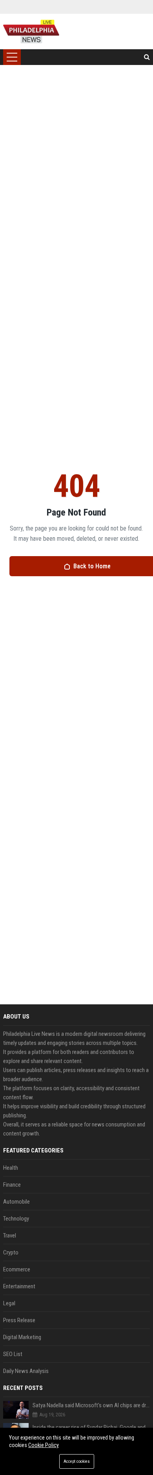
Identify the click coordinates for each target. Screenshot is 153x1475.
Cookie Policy (43, 1445)
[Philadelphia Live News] (31, 31)
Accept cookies (77, 1461)
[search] (147, 57)
